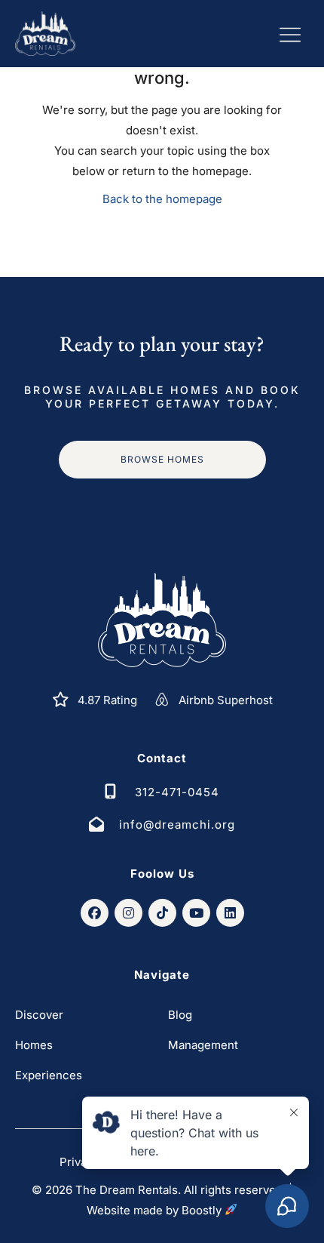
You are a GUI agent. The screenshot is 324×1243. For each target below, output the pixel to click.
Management (203, 1045)
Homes (34, 1045)
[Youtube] (196, 913)
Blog (180, 1015)
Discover (39, 1015)
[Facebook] (95, 913)
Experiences (48, 1075)
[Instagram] (128, 913)
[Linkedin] (230, 913)
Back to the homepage (162, 199)
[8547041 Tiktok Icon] (162, 913)
